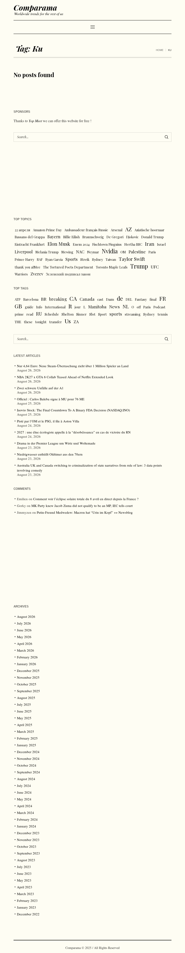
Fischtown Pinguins (107, 244)
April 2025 (24, 724)
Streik (84, 259)
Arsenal (117, 230)
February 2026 (27, 657)
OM (123, 252)
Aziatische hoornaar (149, 230)
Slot (92, 314)
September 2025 (28, 691)
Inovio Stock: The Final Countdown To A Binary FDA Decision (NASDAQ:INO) (73, 410)
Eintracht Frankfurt (30, 244)
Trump (139, 266)
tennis (162, 314)
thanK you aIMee (27, 267)
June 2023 (24, 873)
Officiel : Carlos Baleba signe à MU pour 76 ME (50, 399)
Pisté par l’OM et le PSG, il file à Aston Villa (48, 421)
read (29, 314)
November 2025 (28, 677)
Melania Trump (47, 252)
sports (115, 314)
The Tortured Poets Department (68, 267)
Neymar (93, 252)
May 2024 (24, 799)
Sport (102, 314)
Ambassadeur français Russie (86, 230)
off (139, 307)
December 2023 (28, 833)
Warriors (21, 274)
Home (159, 50)
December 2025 (28, 670)
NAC (80, 251)
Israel (161, 244)
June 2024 (24, 792)
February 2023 (27, 900)
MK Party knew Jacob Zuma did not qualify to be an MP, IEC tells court (82, 505)
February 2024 (27, 819)
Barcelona (30, 299)
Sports (71, 259)
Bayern (53, 236)
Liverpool (24, 251)
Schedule (52, 314)
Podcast (159, 307)
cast (100, 299)
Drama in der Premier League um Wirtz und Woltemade (56, 443)
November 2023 (28, 839)
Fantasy (141, 299)
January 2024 (26, 826)
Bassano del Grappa (30, 237)
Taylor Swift (132, 259)
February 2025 (27, 738)
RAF (40, 259)
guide (29, 307)
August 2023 (26, 860)
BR (43, 299)
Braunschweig (93, 237)
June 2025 (24, 711)
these (28, 322)
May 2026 (24, 637)
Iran (149, 244)
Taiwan (111, 259)
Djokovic (132, 237)
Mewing (67, 252)
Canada (87, 299)
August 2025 (26, 697)
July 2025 (24, 704)
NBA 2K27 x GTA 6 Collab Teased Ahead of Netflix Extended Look (65, 377)
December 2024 (28, 751)
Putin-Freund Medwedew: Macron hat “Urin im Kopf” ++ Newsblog (85, 512)
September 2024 (28, 772)
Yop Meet (35, 120)
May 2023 (24, 880)
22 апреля (22, 230)
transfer (55, 322)
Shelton (68, 314)
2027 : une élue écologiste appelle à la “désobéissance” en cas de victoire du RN (74, 432)
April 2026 (24, 643)
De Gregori (114, 237)
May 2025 (24, 718)
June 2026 (24, 630)
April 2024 (24, 806)
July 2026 (24, 623)
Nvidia (110, 251)
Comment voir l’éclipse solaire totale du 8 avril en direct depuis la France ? (86, 499)
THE (18, 322)
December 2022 (28, 914)
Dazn (110, 299)
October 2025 (26, 684)
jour (78, 307)
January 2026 (26, 664)
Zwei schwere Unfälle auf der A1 (40, 388)
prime (19, 314)
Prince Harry (24, 259)
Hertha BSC (133, 244)
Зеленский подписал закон (68, 274)
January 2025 (26, 745)
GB (18, 306)
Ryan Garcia (54, 259)
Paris (152, 252)
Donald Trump (152, 237)
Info (39, 307)
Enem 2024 (81, 244)
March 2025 (25, 731)
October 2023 (26, 846)
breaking (58, 299)
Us (68, 321)
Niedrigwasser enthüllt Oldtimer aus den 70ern (50, 454)
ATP (18, 299)
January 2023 (26, 907)
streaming (133, 314)
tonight (40, 322)
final (153, 299)
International (55, 307)
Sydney (97, 259)
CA (73, 298)
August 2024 (26, 779)
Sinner (81, 314)
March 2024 (25, 812)
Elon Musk (58, 244)
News (114, 306)
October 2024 (26, 765)
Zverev (36, 274)
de (120, 298)
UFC (155, 267)
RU (39, 314)
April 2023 (24, 887)
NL (126, 306)
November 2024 (28, 758)
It (70, 306)
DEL (129, 299)
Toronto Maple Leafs (111, 267)
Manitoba (97, 306)
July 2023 (24, 866)
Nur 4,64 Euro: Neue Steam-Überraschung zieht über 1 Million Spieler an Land (73, 366)
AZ (128, 229)
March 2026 (25, 650)
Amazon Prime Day (47, 230)
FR (162, 298)
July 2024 (24, 785)
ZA (76, 321)
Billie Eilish (71, 237)
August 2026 (26, 616)
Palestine (137, 251)
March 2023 (25, 893)
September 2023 (28, 853)
